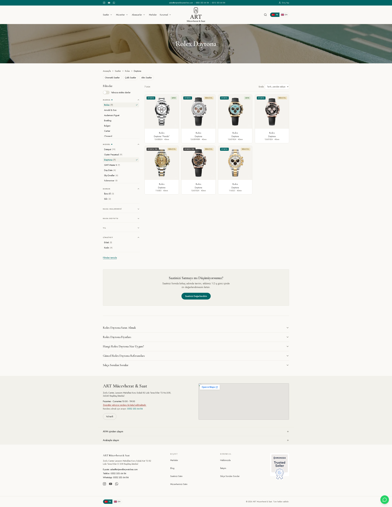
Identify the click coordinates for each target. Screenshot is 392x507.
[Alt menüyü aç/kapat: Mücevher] (127, 15)
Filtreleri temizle (110, 257)
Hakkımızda (225, 460)
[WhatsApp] (113, 3)
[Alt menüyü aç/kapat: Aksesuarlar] (144, 15)
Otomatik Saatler (112, 77)
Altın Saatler (146, 77)
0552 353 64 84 (202, 3)
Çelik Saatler (130, 77)
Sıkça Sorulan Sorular (230, 476)
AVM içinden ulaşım (113, 431)
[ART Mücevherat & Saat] (196, 14)
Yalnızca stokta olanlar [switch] (121, 92)
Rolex (127, 71)
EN (286, 14)
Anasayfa (107, 71)
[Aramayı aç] (265, 14)
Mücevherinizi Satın (178, 484)
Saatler (106, 14)
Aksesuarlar (137, 14)
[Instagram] (104, 3)
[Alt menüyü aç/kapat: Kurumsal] (170, 15)
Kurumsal (164, 14)
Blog (172, 468)
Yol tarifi (109, 416)
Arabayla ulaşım (111, 440)
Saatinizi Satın (176, 476)
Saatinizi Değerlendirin (196, 296)
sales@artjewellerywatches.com (181, 3)
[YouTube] (109, 3)
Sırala (261, 86)
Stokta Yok (153, 149)
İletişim (223, 468)
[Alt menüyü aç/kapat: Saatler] (111, 15)
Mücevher (120, 14)
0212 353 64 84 (218, 3)
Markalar (153, 14)
